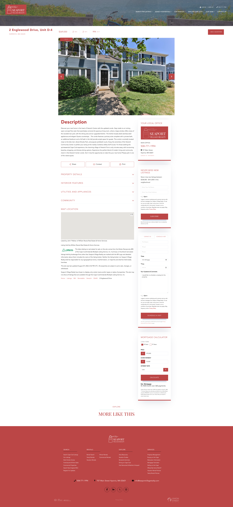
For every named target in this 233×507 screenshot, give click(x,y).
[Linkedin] (113, 489)
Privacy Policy (152, 209)
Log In (203, 7)
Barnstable (81, 278)
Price (142, 350)
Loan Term (145, 342)
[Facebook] (106, 489)
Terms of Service (148, 323)
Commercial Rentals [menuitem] (105, 457)
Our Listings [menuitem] (66, 457)
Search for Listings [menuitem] (143, 11)
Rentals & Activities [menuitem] (124, 460)
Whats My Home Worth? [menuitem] (154, 468)
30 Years (146, 344)
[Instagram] (126, 489)
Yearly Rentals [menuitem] (90, 457)
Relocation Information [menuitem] (153, 460)
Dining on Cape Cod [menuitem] (125, 462)
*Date (142, 256)
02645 (95, 278)
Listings (69, 278)
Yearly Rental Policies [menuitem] (153, 473)
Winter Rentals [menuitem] (103, 454)
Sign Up (210, 7)
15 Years (154, 344)
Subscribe (154, 216)
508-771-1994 (222, 7)
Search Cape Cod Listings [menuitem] (70, 454)
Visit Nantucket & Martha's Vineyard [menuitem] (129, 465)
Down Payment (146, 358)
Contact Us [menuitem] (221, 11)
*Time (142, 264)
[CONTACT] (216, 32)
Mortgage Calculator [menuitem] (153, 462)
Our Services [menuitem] (179, 11)
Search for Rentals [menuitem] (162, 11)
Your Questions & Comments (149, 271)
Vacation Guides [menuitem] (123, 457)
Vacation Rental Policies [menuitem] (154, 470)
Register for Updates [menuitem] (69, 470)
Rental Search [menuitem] (90, 454)
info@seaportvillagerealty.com (147, 481)
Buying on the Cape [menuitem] (153, 457)
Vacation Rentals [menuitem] (91, 460)
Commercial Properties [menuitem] (69, 465)
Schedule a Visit (161, 236)
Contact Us (144, 155)
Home (63, 278)
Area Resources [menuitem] (123, 454)
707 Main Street (111, 481)
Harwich (89, 278)
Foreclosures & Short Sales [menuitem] (70, 462)
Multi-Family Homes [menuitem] (69, 460)
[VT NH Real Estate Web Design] (173, 500)
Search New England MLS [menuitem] (70, 468)
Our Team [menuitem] (209, 11)
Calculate (154, 377)
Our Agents (151, 155)
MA (75, 278)
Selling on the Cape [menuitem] (153, 465)
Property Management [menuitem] (153, 454)
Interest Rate (145, 366)
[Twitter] (119, 489)
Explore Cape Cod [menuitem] (195, 11)
